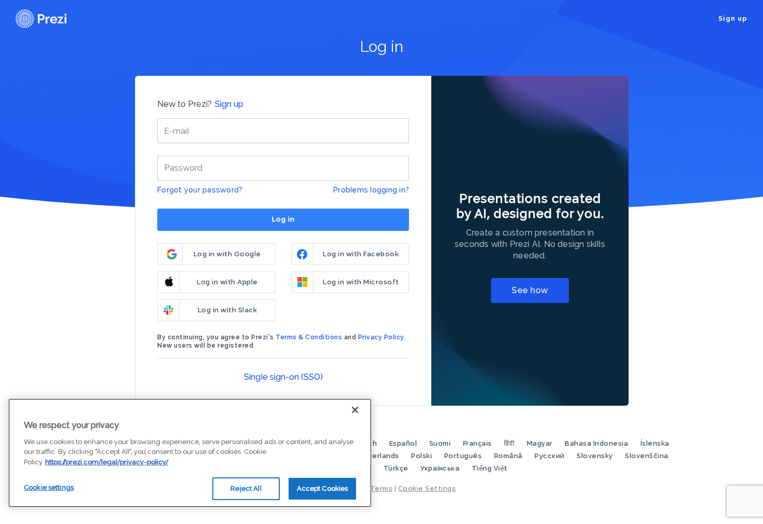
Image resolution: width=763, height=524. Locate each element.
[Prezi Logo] (54, 18)
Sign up (732, 18)
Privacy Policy (381, 337)
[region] (190, 452)
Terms (381, 488)
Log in (283, 219)
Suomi (441, 443)
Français (478, 443)
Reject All (245, 488)
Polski (422, 456)
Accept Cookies (322, 488)
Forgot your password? (199, 190)
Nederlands (379, 456)
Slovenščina (647, 456)
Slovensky (596, 456)
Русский (550, 456)
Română (509, 456)
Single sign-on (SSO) (283, 377)
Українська (440, 468)
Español (404, 443)
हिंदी (510, 443)
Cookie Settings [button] (427, 488)
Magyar (541, 443)
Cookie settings (49, 487)
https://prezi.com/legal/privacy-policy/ (106, 462)
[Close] (355, 409)
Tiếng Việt (490, 468)
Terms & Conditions (309, 337)
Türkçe (397, 468)
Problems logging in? (371, 190)
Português (464, 456)
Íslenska (655, 443)
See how (530, 290)
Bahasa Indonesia (597, 443)
